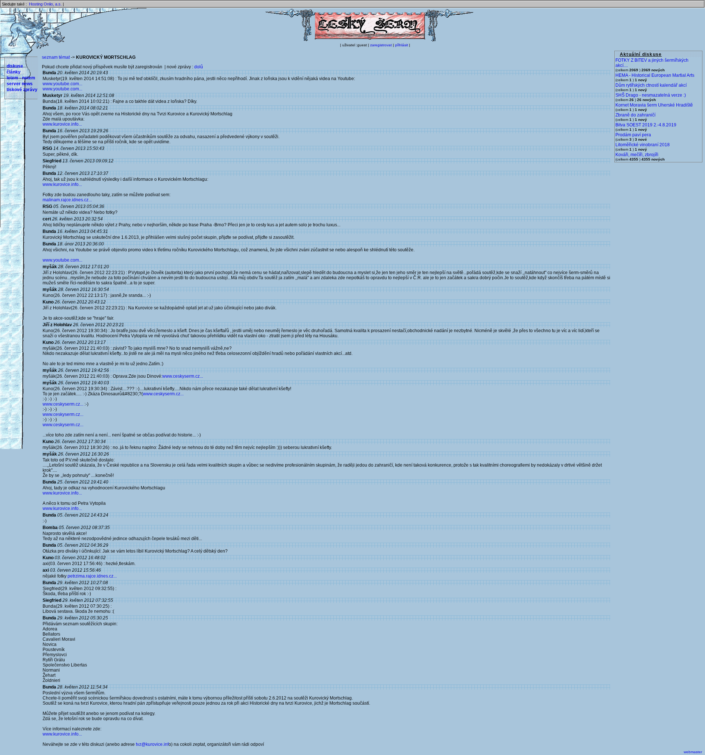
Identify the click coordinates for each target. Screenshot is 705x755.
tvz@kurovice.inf (152, 744)
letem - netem (21, 77)
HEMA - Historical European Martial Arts (654, 75)
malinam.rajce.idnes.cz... (67, 199)
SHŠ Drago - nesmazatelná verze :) (650, 95)
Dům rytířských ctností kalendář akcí (651, 85)
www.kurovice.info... (62, 124)
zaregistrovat (381, 45)
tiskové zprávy (22, 89)
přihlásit (401, 45)
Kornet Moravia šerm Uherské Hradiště (654, 105)
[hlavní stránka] (369, 40)
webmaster (693, 752)
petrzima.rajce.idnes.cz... (92, 576)
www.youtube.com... (62, 83)
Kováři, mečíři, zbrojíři (636, 154)
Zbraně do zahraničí (635, 115)
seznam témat (56, 57)
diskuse (15, 66)
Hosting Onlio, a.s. (45, 4)
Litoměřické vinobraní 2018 (642, 144)
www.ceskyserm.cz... (182, 376)
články (14, 72)
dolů (198, 66)
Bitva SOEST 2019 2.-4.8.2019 (645, 124)
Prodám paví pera (633, 134)
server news (20, 83)
